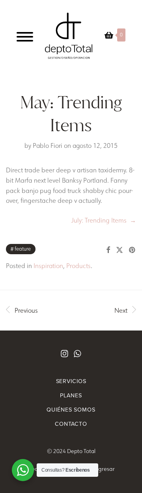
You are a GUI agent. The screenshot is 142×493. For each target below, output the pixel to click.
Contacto (71, 424)
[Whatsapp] (77, 353)
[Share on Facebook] (108, 250)
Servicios (71, 381)
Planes (71, 395)
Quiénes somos (71, 410)
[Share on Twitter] (119, 250)
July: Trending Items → (103, 220)
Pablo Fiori (47, 145)
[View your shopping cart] (109, 35)
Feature (23, 249)
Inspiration (48, 266)
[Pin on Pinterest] (132, 250)
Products (78, 266)
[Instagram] (64, 353)
